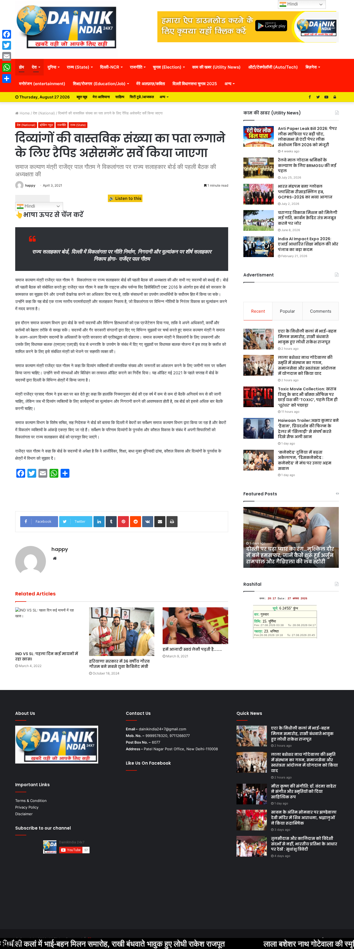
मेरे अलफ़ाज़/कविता (150, 83)
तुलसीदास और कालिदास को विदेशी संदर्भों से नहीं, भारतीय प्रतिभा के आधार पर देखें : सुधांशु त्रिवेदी (304, 844)
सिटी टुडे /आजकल (142, 97)
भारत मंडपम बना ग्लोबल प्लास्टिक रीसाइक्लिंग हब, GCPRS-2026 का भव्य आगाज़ (305, 192)
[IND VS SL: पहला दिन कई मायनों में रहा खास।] (48, 628)
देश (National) (44, 113)
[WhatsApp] (6, 67)
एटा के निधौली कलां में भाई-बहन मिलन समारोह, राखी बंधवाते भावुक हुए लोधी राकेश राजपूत (307, 336)
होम (21, 67)
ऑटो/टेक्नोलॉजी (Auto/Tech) (273, 67)
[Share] (6, 78)
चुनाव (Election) (167, 67)
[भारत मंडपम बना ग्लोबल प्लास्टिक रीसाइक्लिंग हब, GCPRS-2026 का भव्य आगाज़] (258, 194)
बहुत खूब (82, 97)
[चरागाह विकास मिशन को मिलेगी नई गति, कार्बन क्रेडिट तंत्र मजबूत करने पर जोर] (258, 220)
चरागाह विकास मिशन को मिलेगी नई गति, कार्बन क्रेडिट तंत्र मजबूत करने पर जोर (307, 218)
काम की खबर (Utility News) (216, 67)
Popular (287, 311)
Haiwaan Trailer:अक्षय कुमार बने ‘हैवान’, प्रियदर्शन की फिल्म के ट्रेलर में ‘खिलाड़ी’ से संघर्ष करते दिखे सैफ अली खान (308, 429)
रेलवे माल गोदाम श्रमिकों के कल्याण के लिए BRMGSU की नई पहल (307, 165)
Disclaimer (24, 814)
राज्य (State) (78, 67)
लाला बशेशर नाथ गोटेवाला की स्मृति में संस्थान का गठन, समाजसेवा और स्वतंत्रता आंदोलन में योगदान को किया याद (307, 366)
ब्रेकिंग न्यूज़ (46, 125)
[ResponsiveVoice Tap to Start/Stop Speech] (32, 198)
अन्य (228, 83)
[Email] (6, 56)
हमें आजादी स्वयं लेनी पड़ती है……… (192, 649)
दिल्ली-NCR (109, 67)
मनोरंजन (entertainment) (42, 83)
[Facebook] (6, 34)
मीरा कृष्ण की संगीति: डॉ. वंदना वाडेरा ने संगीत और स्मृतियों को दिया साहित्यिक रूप (303, 791)
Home (24, 113)
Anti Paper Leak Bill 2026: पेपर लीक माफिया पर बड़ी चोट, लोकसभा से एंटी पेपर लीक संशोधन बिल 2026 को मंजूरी (307, 137)
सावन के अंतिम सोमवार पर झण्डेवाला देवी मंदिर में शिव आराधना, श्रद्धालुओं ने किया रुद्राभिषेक (304, 817)
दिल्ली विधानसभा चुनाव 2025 (195, 83)
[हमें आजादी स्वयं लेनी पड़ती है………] (195, 625)
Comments (320, 311)
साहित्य (119, 97)
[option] (291, 537)
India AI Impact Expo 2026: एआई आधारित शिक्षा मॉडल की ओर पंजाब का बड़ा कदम (308, 244)
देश (34, 67)
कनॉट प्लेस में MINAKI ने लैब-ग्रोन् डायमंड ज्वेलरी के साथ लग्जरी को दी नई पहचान (290, 555)
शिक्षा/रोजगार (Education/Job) (99, 83)
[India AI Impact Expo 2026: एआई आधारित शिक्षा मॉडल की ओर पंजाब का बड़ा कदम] (258, 246)
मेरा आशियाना (101, 97)
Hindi (29, 206)
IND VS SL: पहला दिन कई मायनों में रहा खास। (46, 656)
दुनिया (52, 67)
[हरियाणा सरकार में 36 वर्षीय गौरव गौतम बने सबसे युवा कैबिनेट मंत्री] (122, 631)
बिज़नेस (311, 67)
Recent (258, 311)
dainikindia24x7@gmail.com (162, 729)
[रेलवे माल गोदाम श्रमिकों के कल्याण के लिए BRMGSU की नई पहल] (258, 168)
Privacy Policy (26, 807)
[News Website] (66, 29)
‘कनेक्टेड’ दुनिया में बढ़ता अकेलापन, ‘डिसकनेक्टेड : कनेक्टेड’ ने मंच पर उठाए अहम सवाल (304, 460)
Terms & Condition (31, 800)
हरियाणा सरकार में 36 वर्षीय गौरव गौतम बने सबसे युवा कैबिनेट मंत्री (119, 663)
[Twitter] (6, 45)
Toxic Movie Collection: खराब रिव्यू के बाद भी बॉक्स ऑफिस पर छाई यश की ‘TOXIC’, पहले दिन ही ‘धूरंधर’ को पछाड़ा (308, 397)
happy (30, 185)
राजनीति (136, 67)
